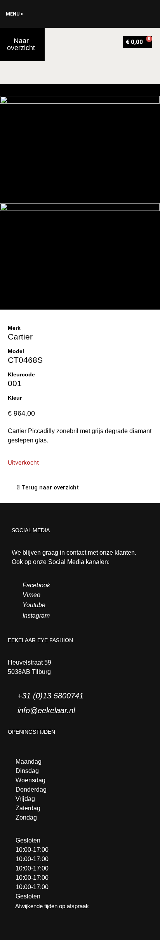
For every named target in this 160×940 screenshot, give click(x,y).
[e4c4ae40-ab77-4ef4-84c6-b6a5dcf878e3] (80, 149)
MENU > (14, 14)
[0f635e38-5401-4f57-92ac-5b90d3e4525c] (80, 256)
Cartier (20, 336)
